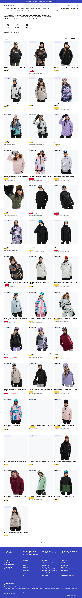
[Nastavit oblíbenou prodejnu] (69, 5)
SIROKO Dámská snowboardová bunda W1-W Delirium (66, 318)
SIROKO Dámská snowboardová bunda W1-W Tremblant (39, 283)
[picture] (16, 53)
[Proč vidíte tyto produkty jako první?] (63, 38)
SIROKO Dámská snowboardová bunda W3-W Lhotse (41, 461)
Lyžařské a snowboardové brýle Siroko (17, 32)
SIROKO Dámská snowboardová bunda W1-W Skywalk (66, 67)
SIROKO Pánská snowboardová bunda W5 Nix (39, 211)
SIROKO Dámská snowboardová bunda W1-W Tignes (40, 353)
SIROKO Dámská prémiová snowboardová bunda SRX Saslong (16, 390)
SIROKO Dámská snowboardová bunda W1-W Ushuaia (16, 140)
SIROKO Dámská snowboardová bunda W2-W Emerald (41, 496)
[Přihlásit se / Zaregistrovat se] (74, 5)
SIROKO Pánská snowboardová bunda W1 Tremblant (65, 282)
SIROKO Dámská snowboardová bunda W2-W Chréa (40, 176)
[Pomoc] (71, 5)
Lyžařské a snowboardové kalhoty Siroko (8, 32)
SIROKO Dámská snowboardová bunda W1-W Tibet (40, 140)
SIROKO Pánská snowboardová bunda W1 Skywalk (65, 461)
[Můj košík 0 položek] (77, 5)
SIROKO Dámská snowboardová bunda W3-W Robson (16, 211)
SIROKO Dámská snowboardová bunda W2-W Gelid (15, 318)
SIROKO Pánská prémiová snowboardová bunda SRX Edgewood (66, 211)
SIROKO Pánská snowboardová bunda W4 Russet (40, 246)
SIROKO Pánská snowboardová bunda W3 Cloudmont (16, 246)
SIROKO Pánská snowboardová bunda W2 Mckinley (40, 389)
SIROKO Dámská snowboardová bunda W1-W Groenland (64, 354)
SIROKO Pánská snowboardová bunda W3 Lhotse (65, 176)
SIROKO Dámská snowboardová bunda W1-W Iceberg (41, 425)
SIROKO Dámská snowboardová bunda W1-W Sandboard (39, 68)
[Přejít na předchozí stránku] (37, 542)
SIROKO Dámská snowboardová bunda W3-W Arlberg (16, 176)
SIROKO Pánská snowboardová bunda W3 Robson (15, 461)
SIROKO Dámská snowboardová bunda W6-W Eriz (40, 103)
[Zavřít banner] (77, 1)
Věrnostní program (74, 8)
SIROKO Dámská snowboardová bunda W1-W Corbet (66, 140)
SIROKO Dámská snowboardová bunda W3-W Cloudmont (64, 104)
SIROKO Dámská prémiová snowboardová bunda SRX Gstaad (66, 246)
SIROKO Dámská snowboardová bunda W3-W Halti (65, 389)
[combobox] (74, 38)
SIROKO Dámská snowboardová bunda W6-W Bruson (16, 67)
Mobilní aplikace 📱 (65, 8)
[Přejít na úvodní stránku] (9, 5)
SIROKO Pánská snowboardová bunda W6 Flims (64, 425)
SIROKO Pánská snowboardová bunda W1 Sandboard (16, 282)
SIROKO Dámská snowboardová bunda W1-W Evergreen (64, 497)
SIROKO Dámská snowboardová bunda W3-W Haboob (16, 532)
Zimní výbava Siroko (27, 31)
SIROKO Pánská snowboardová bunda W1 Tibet (14, 103)
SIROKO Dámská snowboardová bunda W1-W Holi (40, 318)
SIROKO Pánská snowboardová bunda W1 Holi (14, 425)
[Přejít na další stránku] (44, 542)
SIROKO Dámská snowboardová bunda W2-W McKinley (14, 354)
